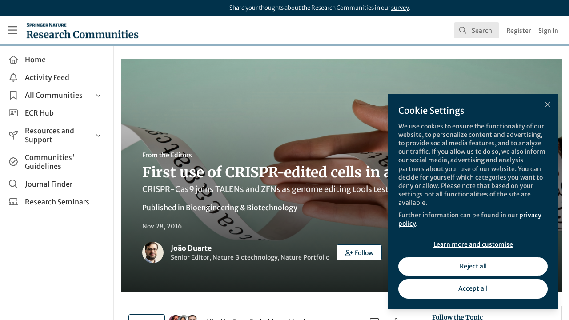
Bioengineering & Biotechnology (241, 207)
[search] (476, 30)
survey (400, 8)
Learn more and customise (473, 244)
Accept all (473, 288)
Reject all (473, 266)
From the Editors (167, 155)
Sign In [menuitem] (548, 31)
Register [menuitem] (518, 31)
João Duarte (191, 248)
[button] (359, 252)
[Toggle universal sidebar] (12, 30)
